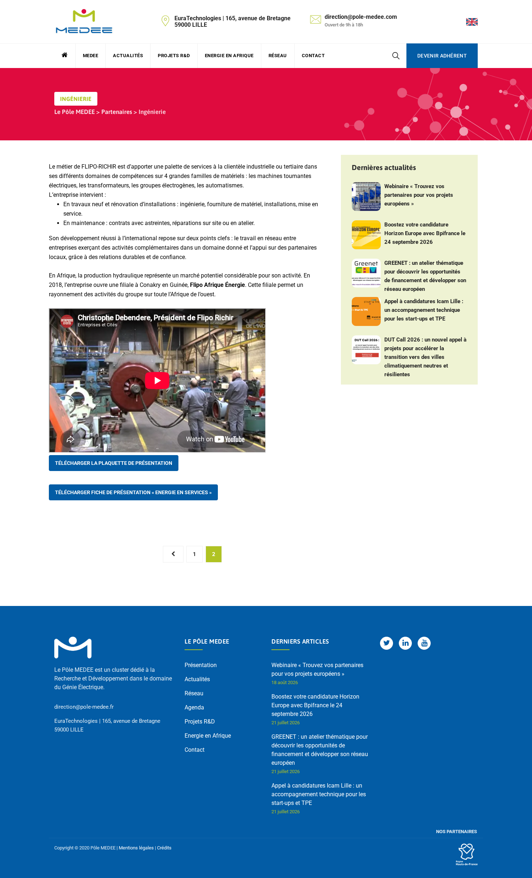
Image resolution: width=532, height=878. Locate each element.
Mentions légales (136, 848)
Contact (313, 55)
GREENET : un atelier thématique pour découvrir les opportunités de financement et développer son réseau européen (425, 276)
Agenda (194, 707)
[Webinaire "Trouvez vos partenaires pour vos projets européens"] (366, 196)
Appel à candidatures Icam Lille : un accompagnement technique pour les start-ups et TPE (423, 310)
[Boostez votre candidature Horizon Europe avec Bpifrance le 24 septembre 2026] (366, 234)
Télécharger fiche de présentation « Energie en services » (133, 492)
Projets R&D (174, 55)
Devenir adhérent (442, 55)
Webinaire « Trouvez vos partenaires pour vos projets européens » (418, 195)
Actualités (128, 55)
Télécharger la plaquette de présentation (113, 463)
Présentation (201, 665)
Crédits (164, 848)
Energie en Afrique (229, 55)
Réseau (278, 55)
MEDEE (90, 55)
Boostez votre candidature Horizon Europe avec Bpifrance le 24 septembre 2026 (424, 233)
